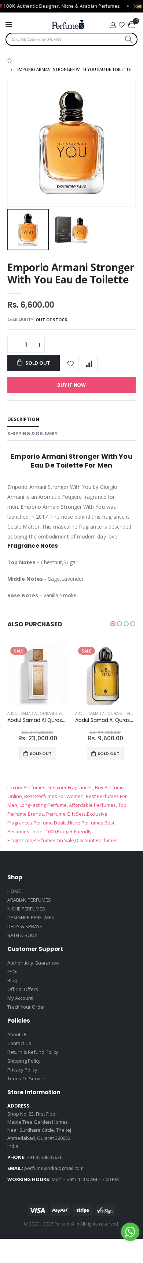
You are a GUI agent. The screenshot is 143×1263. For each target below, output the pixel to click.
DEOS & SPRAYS (25, 926)
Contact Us (19, 1043)
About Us (17, 1034)
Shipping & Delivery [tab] (32, 433)
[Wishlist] (122, 25)
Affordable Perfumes (92, 805)
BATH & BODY (22, 935)
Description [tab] (23, 419)
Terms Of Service (26, 1078)
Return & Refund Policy (32, 1052)
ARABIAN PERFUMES (29, 900)
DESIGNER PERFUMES (30, 917)
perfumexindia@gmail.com (54, 1168)
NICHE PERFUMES (26, 908)
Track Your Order (26, 1006)
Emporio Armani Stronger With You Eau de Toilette (71, 273)
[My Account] (113, 25)
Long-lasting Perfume (42, 805)
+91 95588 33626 (44, 1157)
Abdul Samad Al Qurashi (32, 713)
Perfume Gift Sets (65, 814)
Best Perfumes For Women (53, 796)
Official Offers (22, 989)
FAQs (13, 971)
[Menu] (9, 24)
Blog (12, 980)
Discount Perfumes (96, 840)
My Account (20, 998)
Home (10, 60)
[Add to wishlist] (71, 363)
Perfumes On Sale (53, 840)
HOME (14, 891)
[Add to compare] (89, 363)
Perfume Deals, (50, 822)
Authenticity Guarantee (33, 962)
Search (128, 39)
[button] (113, 623)
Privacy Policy (22, 1069)
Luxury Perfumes (26, 787)
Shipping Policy (24, 1061)
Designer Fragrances (70, 787)
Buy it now (71, 385)
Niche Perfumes (85, 822)
